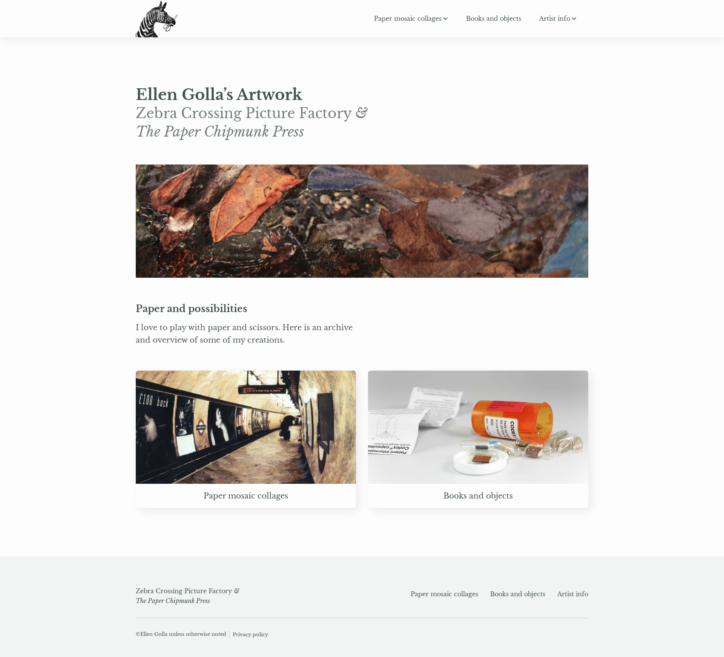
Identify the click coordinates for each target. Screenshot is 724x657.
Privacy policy (250, 634)
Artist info (572, 594)
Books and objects (517, 594)
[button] (411, 18)
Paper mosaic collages (444, 594)
